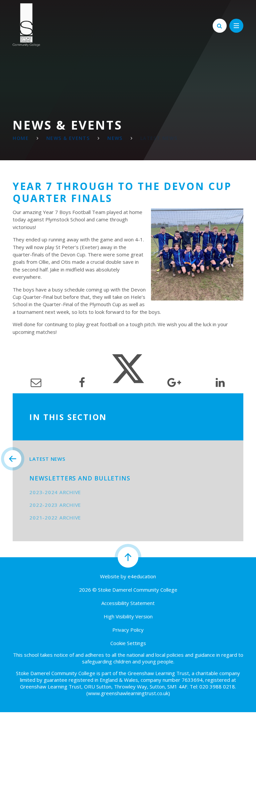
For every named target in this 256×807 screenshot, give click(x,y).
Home (21, 138)
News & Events (68, 138)
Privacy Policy (128, 629)
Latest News (158, 138)
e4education (142, 576)
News (115, 138)
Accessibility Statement (128, 603)
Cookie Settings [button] (128, 643)
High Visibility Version (128, 616)
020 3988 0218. (217, 686)
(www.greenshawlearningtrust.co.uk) (128, 693)
